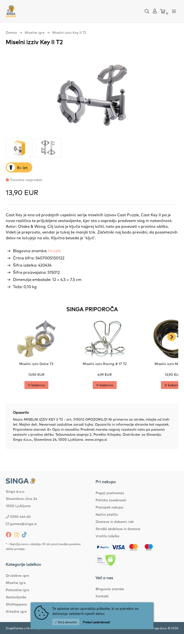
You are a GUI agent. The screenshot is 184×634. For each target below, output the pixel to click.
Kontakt (102, 596)
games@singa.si (23, 523)
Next (171, 336)
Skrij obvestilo (67, 622)
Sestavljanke (16, 597)
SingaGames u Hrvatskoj (22, 628)
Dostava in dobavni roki (115, 521)
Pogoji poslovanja (110, 493)
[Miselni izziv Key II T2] (92, 95)
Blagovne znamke (110, 589)
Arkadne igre (16, 611)
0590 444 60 (20, 516)
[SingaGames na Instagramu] (16, 534)
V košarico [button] (36, 385)
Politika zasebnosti (111, 500)
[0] (162, 11)
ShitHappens (16, 604)
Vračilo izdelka (107, 536)
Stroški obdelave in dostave (118, 528)
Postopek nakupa (109, 507)
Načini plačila (107, 514)
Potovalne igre (17, 590)
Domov (11, 32)
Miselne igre (35, 32)
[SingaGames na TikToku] (24, 534)
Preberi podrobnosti (96, 622)
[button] (147, 11)
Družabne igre (17, 575)
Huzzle (54, 250)
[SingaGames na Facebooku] (9, 534)
